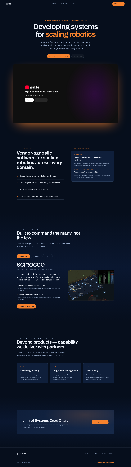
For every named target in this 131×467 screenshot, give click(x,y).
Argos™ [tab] (37, 256)
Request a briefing (26, 306)
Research (64, 4)
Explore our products (57, 56)
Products (55, 4)
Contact (117, 4)
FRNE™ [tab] (48, 256)
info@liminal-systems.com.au (106, 462)
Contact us (78, 56)
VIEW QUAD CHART (100, 422)
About (73, 4)
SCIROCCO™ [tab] (24, 256)
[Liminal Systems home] (10, 3)
